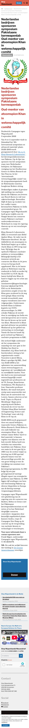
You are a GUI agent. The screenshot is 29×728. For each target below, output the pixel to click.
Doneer (19, 3)
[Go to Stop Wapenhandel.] (2, 9)
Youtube (5, 706)
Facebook (5, 703)
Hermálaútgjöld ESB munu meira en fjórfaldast (13, 598)
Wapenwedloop (7, 55)
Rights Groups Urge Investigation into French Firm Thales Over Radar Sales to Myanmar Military (15, 616)
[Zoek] (24, 3)
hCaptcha (6, 660)
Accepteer (5, 725)
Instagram (5, 704)
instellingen (4, 722)
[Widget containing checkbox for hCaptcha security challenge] (13, 665)
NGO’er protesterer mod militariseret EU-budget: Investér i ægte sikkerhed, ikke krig (14, 606)
